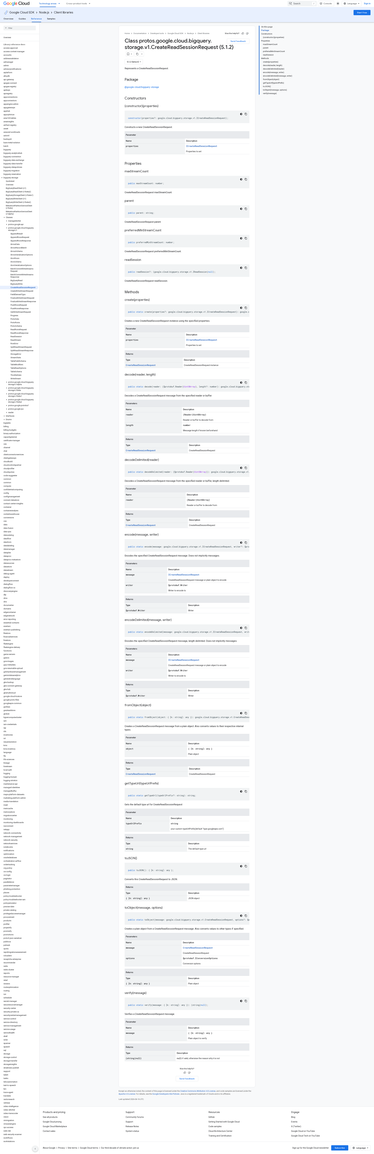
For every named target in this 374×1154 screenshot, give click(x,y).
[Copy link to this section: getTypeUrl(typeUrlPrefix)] (162, 783)
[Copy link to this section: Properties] (145, 164)
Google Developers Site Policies (165, 1094)
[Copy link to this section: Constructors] (150, 98)
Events (294, 1122)
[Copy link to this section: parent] (137, 201)
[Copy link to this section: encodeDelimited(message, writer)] (175, 620)
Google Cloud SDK (21, 12)
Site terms (72, 1148)
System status (132, 1131)
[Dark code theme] (241, 114)
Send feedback (238, 41)
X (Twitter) (296, 1126)
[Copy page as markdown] (137, 54)
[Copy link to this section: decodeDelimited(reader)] (162, 460)
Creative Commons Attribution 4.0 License (197, 1091)
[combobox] (302, 3)
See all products (50, 1117)
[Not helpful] (247, 33)
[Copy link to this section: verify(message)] (149, 993)
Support (129, 1122)
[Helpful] (243, 33)
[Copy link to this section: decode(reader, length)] (158, 375)
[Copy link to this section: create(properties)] (153, 300)
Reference (36, 18)
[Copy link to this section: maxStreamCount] (151, 171)
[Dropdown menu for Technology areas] (60, 3)
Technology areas (48, 3)
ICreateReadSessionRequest (201, 146)
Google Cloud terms (89, 1148)
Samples (51, 18)
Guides (22, 18)
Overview (8, 18)
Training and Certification (220, 1136)
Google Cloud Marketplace (55, 1126)
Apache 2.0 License (127, 1094)
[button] (19, 177)
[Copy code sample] (246, 114)
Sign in (367, 3)
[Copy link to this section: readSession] (144, 260)
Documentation (140, 33)
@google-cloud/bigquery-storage (142, 87)
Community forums (135, 1117)
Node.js (44, 12)
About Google (49, 1148)
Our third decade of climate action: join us (120, 1148)
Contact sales (49, 1131)
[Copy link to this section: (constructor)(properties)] (161, 106)
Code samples (215, 1126)
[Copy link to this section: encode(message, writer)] (162, 535)
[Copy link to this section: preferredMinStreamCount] (164, 230)
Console (327, 3)
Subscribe (340, 1148)
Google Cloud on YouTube (303, 1131)
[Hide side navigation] (35, 1149)
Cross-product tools (76, 3)
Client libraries (63, 12)
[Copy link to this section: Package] (141, 80)
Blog (293, 1117)
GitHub (211, 1117)
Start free (362, 12)
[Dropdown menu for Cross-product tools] (90, 3)
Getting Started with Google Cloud (224, 1122)
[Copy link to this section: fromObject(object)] (154, 705)
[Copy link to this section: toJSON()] (140, 858)
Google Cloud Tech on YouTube (305, 1136)
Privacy (61, 1148)
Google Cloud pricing (52, 1122)
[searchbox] (20, 28)
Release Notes (132, 1126)
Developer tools (157, 33)
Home (127, 33)
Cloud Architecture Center (220, 1131)
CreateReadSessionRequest (141, 365)
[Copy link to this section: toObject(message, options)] (165, 908)
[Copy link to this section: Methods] (143, 292)
